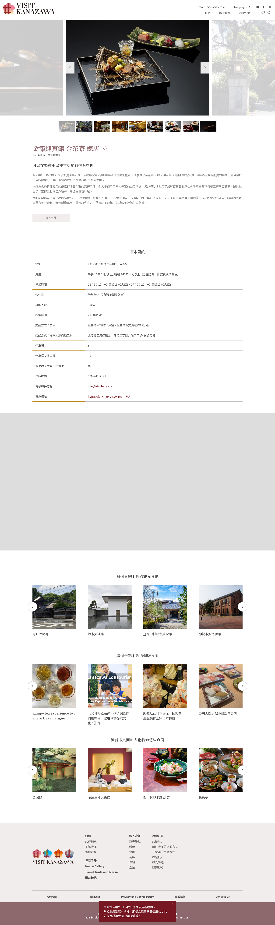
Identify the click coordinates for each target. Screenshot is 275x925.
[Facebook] (263, 7)
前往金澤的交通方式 (165, 846)
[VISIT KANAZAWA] (29, 13)
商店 (132, 857)
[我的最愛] (263, 13)
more (36, 586)
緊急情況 (91, 878)
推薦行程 (91, 852)
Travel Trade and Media (211, 7)
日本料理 (51, 217)
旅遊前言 (158, 841)
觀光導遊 (158, 862)
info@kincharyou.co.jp (102, 386)
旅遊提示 (158, 857)
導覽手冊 (91, 860)
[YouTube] (257, 7)
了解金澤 (91, 846)
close (173, 903)
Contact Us (223, 896)
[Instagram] (269, 7)
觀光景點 (135, 841)
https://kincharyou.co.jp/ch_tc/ (109, 396)
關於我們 (180, 896)
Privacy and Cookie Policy (137, 896)
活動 (132, 867)
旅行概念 (91, 841)
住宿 (132, 862)
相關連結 (95, 896)
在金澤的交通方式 (163, 852)
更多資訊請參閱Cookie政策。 (122, 916)
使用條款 (52, 896)
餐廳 (132, 852)
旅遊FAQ (157, 867)
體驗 (132, 846)
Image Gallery (94, 866)
